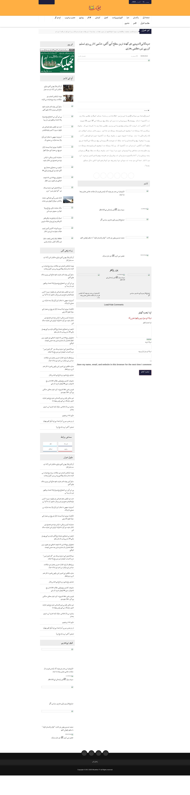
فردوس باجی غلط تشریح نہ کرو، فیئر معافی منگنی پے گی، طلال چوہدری (58, 391)
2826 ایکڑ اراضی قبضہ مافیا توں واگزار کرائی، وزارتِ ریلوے (52, 240)
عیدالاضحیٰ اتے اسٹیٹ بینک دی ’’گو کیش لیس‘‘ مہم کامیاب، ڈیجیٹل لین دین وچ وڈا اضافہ (52, 189)
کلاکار (89, 18)
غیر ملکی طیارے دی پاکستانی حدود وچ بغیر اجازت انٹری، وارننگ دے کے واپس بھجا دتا (58, 399)
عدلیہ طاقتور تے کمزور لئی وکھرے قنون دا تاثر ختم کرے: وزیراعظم (58, 368)
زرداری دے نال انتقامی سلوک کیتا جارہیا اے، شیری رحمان (58, 408)
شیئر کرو (82, 56)
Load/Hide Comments (114, 304)
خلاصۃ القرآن (145, 24)
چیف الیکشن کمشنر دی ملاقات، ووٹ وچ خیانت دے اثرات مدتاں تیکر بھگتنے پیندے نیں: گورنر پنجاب (52, 98)
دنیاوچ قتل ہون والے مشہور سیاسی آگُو (61, 703)
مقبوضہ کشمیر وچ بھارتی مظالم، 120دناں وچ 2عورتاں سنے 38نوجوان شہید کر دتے (60, 382)
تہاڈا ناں (148, 342)
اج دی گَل (58, 18)
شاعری (127, 24)
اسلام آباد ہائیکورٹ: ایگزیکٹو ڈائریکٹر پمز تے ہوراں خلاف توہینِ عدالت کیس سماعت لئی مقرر (52, 220)
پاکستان (136, 18)
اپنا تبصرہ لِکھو (147, 322)
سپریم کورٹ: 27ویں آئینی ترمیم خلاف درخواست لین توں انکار (52, 230)
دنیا (128, 18)
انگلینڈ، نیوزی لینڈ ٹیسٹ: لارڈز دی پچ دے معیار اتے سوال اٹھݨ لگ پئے (52, 149)
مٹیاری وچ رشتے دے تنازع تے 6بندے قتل (61, 375)
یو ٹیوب (65, 449)
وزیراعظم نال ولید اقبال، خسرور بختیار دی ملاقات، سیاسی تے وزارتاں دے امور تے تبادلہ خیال (59, 359)
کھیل (106, 18)
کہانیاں (97, 18)
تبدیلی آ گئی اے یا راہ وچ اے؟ (65, 427)
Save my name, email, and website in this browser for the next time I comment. (113, 364)
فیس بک (66, 444)
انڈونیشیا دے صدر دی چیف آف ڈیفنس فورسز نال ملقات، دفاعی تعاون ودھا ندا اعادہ (58, 670)
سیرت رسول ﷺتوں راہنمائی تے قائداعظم (60, 679)
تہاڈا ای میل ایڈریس (145, 351)
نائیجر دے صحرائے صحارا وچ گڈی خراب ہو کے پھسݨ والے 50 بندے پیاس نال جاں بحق (52, 169)
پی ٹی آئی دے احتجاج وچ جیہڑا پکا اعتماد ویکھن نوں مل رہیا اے (52, 118)
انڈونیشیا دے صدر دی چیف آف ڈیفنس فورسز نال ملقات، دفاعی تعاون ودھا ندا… (89, 295)
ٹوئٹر (50, 444)
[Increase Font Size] (82, 104)
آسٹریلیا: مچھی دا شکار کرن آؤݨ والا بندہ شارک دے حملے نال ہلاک (52, 138)
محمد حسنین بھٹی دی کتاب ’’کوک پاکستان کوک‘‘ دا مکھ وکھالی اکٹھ (57, 728)
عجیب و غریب (70, 18)
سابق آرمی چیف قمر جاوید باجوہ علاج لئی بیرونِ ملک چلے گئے (52, 108)
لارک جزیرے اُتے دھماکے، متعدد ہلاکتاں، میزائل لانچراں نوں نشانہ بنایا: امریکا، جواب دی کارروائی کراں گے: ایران (102, 31)
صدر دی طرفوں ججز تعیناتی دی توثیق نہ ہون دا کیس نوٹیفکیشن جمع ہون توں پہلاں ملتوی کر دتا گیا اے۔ (52, 128)
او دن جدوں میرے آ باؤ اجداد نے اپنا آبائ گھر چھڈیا (58, 421)
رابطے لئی (95, 762)
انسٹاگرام (50, 449)
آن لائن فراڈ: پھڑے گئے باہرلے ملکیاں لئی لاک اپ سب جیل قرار (53, 88)
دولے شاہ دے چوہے (68, 415)
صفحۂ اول (146, 18)
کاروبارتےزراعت (117, 18)
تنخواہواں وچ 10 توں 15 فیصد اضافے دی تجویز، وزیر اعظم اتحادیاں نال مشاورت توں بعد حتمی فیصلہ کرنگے (52, 179)
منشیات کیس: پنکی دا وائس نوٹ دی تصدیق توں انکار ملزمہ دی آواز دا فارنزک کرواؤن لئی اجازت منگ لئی (52, 159)
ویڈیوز (81, 18)
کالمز (135, 24)
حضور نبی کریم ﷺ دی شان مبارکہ (62, 737)
